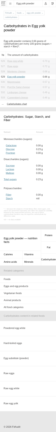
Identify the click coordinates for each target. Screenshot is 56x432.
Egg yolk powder (16, 76)
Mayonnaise (13, 82)
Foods (7, 279)
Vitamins (28, 254)
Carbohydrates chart (17, 104)
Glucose (10, 149)
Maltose (10, 173)
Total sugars (10, 179)
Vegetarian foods (13, 293)
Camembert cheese (17, 97)
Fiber (8, 194)
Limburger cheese (16, 92)
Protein (48, 235)
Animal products (12, 300)
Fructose (10, 153)
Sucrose (10, 165)
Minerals (28, 262)
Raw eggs (12, 66)
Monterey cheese (16, 71)
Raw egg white (15, 61)
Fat (48, 247)
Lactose (10, 169)
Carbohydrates (48, 259)
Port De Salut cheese (18, 87)
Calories (8, 254)
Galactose (11, 145)
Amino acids (10, 262)
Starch (9, 198)
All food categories (13, 307)
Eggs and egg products (16, 286)
